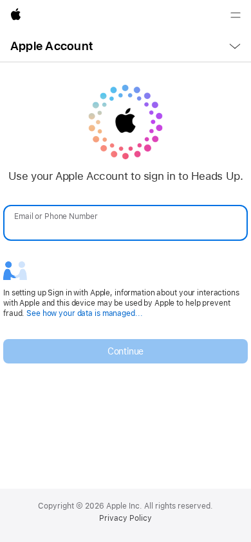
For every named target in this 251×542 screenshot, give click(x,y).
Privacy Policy (125, 518)
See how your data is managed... (84, 313)
